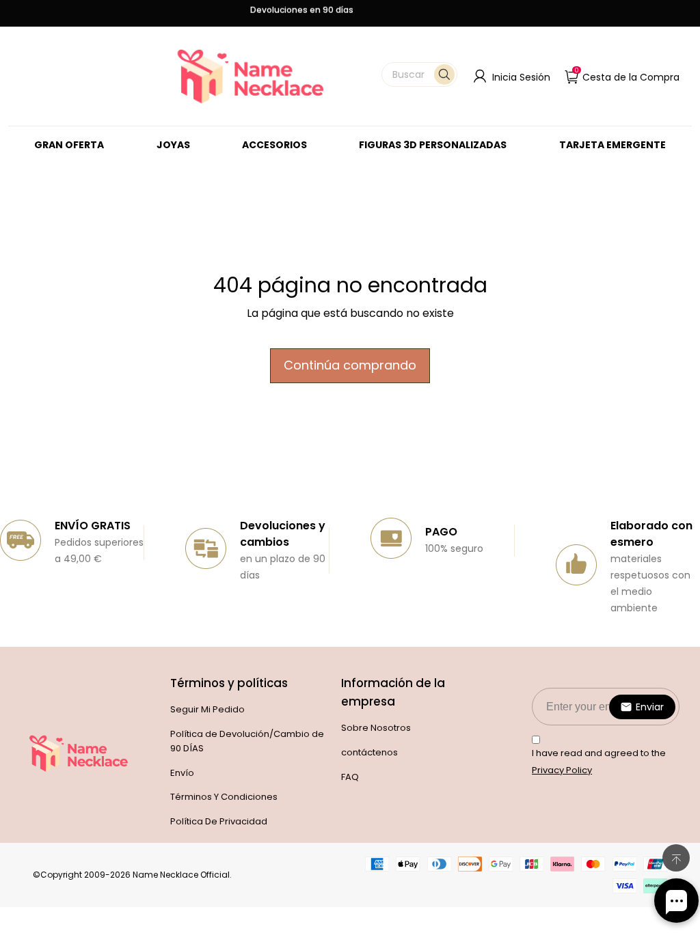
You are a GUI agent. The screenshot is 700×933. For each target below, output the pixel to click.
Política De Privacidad (218, 821)
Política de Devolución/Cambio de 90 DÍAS (247, 741)
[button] (419, 74)
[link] (173, 144)
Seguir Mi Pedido (207, 709)
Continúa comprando (350, 365)
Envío (182, 772)
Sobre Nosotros (376, 727)
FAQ (350, 776)
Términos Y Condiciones (224, 796)
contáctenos (369, 752)
